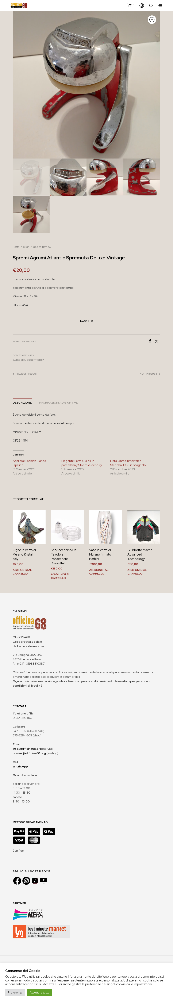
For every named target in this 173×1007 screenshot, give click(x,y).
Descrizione (22, 402)
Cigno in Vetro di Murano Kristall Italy (24, 554)
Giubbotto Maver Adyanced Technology (139, 554)
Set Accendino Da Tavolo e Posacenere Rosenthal (63, 556)
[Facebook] (151, 342)
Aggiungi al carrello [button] (22, 571)
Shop (26, 247)
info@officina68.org (27, 749)
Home (16, 247)
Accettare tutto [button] (39, 992)
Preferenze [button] (15, 992)
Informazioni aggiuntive (58, 402)
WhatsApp (20, 766)
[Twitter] (157, 342)
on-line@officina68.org (29, 753)
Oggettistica (42, 247)
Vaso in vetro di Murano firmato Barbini (100, 554)
